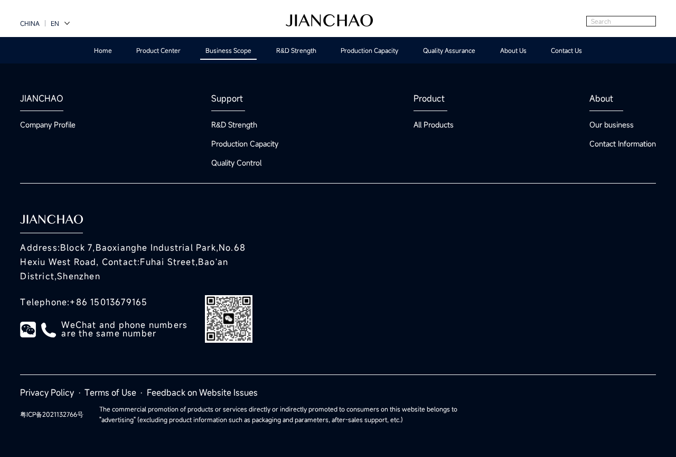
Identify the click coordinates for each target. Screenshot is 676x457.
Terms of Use (111, 392)
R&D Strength (234, 125)
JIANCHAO (41, 98)
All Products (434, 125)
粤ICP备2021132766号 (51, 414)
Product (429, 98)
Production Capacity (244, 144)
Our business (611, 125)
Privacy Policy (47, 392)
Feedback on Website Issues (202, 392)
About (601, 98)
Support (227, 98)
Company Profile (48, 125)
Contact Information (622, 144)
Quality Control (236, 163)
